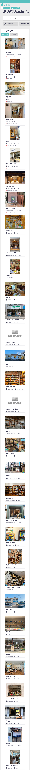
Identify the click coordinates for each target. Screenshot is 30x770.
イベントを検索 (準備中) (14, 34)
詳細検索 (10, 24)
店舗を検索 (5, 34)
